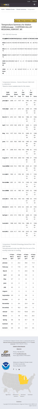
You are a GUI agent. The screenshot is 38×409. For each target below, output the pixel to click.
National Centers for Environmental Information (14, 342)
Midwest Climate (10, 9)
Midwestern (16, 394)
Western (22, 396)
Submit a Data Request (19, 346)
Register (35, 1)
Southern (16, 396)
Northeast (23, 394)
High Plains (8, 394)
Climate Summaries (21, 9)
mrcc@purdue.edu (21, 353)
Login (28, 1)
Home (3, 9)
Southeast (30, 394)
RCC (6, 5)
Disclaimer (18, 401)
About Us (19, 349)
